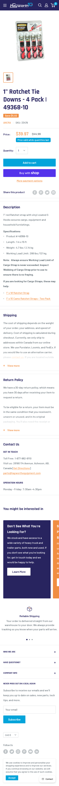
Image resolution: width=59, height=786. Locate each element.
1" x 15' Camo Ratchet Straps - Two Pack (28, 298)
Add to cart (29, 162)
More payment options (29, 180)
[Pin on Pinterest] (41, 192)
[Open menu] (5, 5)
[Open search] (40, 5)
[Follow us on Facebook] (5, 751)
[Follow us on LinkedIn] (36, 751)
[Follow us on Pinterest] (24, 751)
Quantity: (8, 150)
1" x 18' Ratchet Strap (17, 292)
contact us (17, 357)
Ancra (7, 122)
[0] (53, 5)
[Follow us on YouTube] (30, 751)
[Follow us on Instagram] (18, 751)
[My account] (46, 5)
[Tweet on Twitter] (47, 192)
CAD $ (8, 735)
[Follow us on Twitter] (12, 751)
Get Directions (21, 468)
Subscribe (14, 719)
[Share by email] (53, 192)
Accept (12, 777)
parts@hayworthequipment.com (22, 473)
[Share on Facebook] (34, 192)
